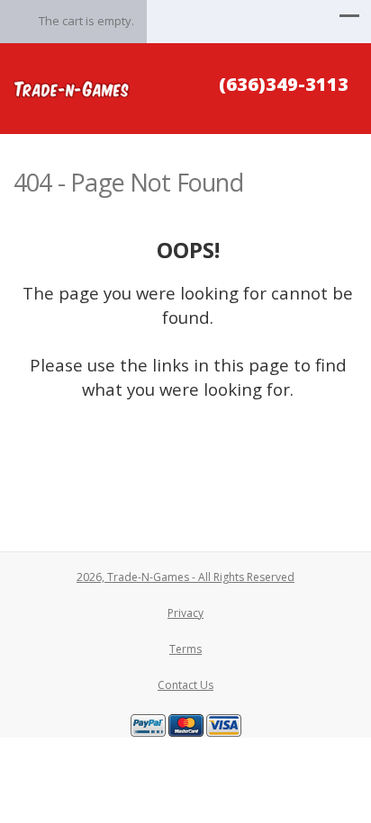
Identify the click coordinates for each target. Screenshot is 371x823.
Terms (185, 649)
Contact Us (185, 685)
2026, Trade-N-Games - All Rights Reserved (185, 577)
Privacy (185, 613)
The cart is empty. (86, 21)
